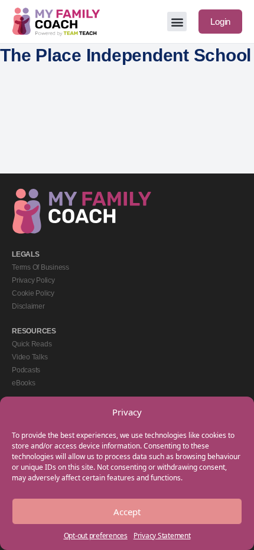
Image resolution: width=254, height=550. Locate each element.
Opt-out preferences (96, 536)
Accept (127, 512)
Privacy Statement (162, 536)
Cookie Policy (33, 293)
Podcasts (26, 370)
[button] (177, 21)
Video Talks (29, 357)
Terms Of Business (40, 267)
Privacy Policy (33, 280)
